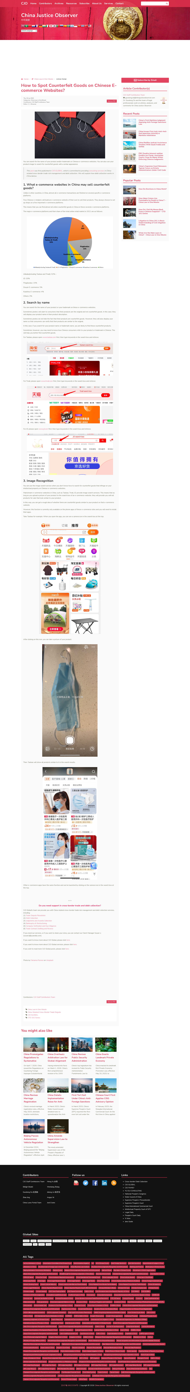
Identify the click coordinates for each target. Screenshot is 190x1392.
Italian (92, 1241)
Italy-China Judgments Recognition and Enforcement (40, 1326)
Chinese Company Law (139, 1288)
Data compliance (29, 1302)
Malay (48, 1244)
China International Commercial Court (139, 1206)
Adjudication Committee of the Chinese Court (57, 1263)
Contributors (45, 3)
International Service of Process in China (36, 1323)
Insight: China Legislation (114, 1316)
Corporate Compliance (105, 1295)
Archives (59, 3)
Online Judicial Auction (31, 1348)
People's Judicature (78, 1348)
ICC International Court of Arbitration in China (49, 1316)
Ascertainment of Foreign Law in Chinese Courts (53, 1267)
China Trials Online (103, 1281)
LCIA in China (101, 1333)
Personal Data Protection (132, 1348)
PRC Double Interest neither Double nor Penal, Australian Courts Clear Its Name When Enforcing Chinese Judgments (151, 156)
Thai (35, 1244)
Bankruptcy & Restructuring (36, 923)
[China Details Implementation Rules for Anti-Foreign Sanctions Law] (58, 1085)
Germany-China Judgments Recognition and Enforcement (41, 1309)
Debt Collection (32, 918)
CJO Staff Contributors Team (41, 102)
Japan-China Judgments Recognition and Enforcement (76, 1326)
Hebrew (149, 1241)
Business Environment (103, 1274)
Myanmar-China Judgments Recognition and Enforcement (41, 1344)
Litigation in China (75, 1337)
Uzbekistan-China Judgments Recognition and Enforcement (111, 1376)
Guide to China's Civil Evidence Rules (106, 1309)
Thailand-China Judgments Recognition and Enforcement (41, 1372)
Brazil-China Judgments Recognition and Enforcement (40, 1274)
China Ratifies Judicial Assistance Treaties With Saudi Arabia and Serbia (153, 144)
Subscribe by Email (147, 80)
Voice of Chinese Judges (69, 1379)
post (32, 171)
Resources (71, 3)
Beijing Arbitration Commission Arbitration (37, 1270)
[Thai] (82, 26)
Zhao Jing (26, 1197)
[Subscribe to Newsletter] (114, 1183)
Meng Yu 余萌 (52, 1181)
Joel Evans (51, 1202)
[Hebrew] (72, 26)
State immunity (81, 1369)
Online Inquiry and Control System (153, 1344)
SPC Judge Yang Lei (30, 1369)
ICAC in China (28, 1316)
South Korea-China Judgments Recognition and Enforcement (137, 1362)
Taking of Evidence (118, 1369)
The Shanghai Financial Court (71, 1372)
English (26, 1241)
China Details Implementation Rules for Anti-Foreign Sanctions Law (57, 1102)
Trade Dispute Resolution (35, 915)
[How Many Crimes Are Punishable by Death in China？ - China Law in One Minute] (129, 201)
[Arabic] (26, 26)
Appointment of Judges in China (153, 1263)
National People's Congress (135, 1194)
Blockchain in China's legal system (144, 1270)
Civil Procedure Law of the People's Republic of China (112, 1291)
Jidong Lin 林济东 (53, 1192)
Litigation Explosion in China (58, 1337)
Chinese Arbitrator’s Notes (107, 1288)
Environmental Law (40, 1305)
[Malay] (89, 26)
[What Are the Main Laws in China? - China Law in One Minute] (129, 235)
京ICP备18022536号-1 (70, 1385)
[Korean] (54, 26)
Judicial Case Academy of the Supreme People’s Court (40, 1330)
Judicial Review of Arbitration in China (106, 1330)
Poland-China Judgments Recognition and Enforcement (41, 1351)
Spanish (133, 1241)
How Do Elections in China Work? (153, 189)
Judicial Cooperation (66, 1330)
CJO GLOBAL (57, 171)
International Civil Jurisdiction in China (76, 1319)
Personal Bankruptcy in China (113, 1348)
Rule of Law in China (147, 1355)
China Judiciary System (127, 1277)
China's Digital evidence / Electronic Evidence (125, 1281)
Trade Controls (102, 1372)
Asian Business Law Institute (80, 1267)
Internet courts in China (73, 1323)
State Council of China (133, 1197)
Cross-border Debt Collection (136, 1181)
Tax (151, 1369)
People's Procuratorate (94, 1348)
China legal (41, 1281)
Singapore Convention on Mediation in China (63, 1362)
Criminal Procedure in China (64, 1298)
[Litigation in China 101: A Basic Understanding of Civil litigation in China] (129, 223)
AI (92, 1263)
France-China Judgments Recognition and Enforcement (140, 1305)
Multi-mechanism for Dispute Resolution (101, 1340)
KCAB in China (135, 1330)
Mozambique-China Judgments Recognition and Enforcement (67, 1340)
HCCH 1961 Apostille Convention (34, 1312)
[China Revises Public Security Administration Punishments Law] (82, 1044)
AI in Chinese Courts (102, 1263)
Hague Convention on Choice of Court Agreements (135, 1309)
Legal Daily (129, 1212)
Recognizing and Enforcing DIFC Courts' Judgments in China (42, 1355)
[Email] (76, 1183)
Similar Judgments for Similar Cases (35, 1362)
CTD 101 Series (34, 1018)
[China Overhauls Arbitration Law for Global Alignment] (58, 1044)
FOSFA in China (115, 1305)
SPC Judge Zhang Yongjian (46, 1369)
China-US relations (154, 1284)
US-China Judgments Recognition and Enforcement (74, 1376)
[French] (37, 26)
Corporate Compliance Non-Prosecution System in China (132, 1295)
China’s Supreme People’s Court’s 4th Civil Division (80, 1288)
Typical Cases (114, 1372)
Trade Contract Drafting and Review (39, 928)
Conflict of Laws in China (76, 1295)
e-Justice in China (120, 1302)
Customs (139, 1298)
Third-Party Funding (89, 1372)
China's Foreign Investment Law (152, 1281)
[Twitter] (86, 1183)
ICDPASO (69, 1316)
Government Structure (85, 1309)
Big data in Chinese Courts (122, 1270)
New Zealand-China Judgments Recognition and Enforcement (121, 1344)
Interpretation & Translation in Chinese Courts (97, 1323)
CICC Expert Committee (75, 1291)
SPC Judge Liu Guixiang (82, 1365)
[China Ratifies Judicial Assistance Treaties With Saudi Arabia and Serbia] (129, 145)
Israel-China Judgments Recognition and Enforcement (130, 1323)
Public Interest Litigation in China (93, 1351)
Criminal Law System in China (44, 1298)
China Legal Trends (89, 1281)
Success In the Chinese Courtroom (99, 1369)
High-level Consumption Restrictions (80, 1312)
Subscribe (84, 3)
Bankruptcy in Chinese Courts (155, 1267)
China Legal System (74, 1281)
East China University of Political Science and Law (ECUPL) (146, 1302)
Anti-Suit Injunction (134, 1263)
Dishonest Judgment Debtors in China (62, 1302)
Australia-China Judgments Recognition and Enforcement (109, 1267)
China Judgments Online (110, 1277)
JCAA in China (99, 1326)
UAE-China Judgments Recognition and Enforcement (138, 1372)
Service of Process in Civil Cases (111, 1358)
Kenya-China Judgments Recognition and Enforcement (40, 1333)
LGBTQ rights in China (146, 1333)
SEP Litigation (94, 1358)
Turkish (41, 1244)
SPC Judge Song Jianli (116, 1365)
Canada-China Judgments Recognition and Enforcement (130, 1274)
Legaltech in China (131, 1333)
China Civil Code (41, 1277)
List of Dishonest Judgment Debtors (35, 1337)
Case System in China (157, 1274)
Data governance (42, 1302)
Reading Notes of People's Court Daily (151, 1351)
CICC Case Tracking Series (57, 1291)
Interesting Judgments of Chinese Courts (36, 1319)
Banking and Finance (136, 1267)
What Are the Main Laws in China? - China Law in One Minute (152, 234)
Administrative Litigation (81, 1263)
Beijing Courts (57, 1270)
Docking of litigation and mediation (101, 1302)
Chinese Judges (28, 1291)
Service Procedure (129, 1358)
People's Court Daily (133, 1215)
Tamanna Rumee (37, 960)
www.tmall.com (47, 381)
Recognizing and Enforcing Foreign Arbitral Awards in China (82, 1355)
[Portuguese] (58, 26)
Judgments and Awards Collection (39, 921)
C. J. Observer (32, 104)
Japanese (100, 1241)
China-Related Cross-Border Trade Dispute (44, 1012)
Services (108, 3)
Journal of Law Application (115, 1326)
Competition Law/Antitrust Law (56, 1295)
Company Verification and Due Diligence (41, 926)
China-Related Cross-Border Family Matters (102, 1284)
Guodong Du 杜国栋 (30, 1192)
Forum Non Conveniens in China (98, 1305)
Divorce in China (82, 1302)
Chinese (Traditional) (60, 1241)
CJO (24, 3)
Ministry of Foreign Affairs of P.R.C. (34, 1340)
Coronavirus (91, 1295)
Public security (131, 1351)
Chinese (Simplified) (44, 1241)
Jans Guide (129, 1221)
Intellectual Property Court (148, 1316)
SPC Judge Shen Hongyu (99, 1365)
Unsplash (49, 960)
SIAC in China (155, 1358)
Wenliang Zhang (53, 1187)
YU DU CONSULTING (133, 1191)
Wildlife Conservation (96, 1379)
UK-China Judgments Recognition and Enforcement (39, 1376)
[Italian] (47, 26)
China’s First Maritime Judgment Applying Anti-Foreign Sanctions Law (152, 122)
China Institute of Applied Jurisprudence (61, 1277)
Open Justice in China (47, 1348)
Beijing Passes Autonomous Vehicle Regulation (33, 1139)
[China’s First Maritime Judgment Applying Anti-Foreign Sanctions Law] (129, 123)
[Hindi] (44, 26)
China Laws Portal (29, 1281)
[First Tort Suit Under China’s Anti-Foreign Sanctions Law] (82, 1085)
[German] (40, 26)
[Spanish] (65, 26)
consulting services (96, 171)
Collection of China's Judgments (34, 1295)
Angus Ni (50, 1197)
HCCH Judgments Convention (56, 1312)
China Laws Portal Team (32, 1202)
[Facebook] (95, 1183)
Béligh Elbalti (28, 1187)
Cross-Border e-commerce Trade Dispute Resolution (92, 1298)
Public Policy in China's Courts (115, 1351)
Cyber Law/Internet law (152, 1298)
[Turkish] (86, 26)
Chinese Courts (153, 1288)
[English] (23, 26)
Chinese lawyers (41, 1291)
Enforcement (28, 1305)
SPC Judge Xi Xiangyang (151, 1365)
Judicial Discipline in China (84, 1330)
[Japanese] (51, 26)
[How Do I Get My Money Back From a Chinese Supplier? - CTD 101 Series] (129, 212)
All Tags (28, 1257)
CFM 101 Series (28, 1277)
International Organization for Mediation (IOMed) (131, 1319)
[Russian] (61, 26)
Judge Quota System (132, 1326)
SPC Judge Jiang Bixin (65, 1365)
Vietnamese (27, 1244)
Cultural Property (128, 1298)
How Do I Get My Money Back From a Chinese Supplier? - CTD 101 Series (152, 211)
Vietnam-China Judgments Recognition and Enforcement (41, 1379)
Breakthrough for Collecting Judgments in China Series (77, 1274)
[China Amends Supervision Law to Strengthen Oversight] (58, 1126)
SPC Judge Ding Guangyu (31, 1365)
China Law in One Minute (38, 100)
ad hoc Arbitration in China (32, 1263)
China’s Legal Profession (31, 1288)
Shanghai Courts (143, 1358)
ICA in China (151, 1312)
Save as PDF (112, 101)
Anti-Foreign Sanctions (118, 1263)
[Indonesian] (75, 26)
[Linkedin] (104, 1183)
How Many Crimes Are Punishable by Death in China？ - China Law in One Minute (152, 200)
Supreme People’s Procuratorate (137, 1200)
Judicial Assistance (148, 1326)
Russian (125, 1241)
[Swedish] (68, 26)
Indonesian (157, 1241)
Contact (119, 3)
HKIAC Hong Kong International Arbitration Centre (109, 1312)
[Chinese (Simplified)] (30, 26)
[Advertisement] (95, 60)
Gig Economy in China (69, 1309)
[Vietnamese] (79, 26)
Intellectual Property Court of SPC (138, 1209)
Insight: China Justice (97, 1316)
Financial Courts (80, 1305)
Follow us (78, 1175)
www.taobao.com (49, 337)
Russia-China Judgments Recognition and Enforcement (60, 1358)
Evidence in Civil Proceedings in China (60, 1305)
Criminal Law (28, 1298)
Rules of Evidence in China (32, 1358)
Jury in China (124, 1330)
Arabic (33, 1241)
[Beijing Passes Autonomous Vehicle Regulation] (34, 1126)
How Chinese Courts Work (136, 1312)
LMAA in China (88, 1337)
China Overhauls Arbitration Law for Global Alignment (58, 1057)
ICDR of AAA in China (81, 1316)
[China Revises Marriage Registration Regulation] (34, 1085)
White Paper (83, 1379)
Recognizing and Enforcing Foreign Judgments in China (121, 1355)
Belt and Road (106, 1270)
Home (33, 3)
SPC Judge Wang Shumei (133, 1365)
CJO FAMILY (129, 1188)
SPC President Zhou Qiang (66, 1369)
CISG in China (89, 1291)
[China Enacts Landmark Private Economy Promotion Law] (106, 1044)
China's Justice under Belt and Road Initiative (72, 1284)
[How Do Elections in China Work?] (129, 190)
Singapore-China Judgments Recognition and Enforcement (97, 1362)
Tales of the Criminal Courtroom (137, 1369)
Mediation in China (139, 1337)
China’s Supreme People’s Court (52, 1288)
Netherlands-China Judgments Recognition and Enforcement (81, 1344)
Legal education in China (115, 1333)
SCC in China (84, 1358)
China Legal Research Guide (56, 1281)
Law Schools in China (87, 1333)
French (78, 1241)
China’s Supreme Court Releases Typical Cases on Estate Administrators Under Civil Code (152, 168)
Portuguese (116, 1241)
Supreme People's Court (134, 1203)
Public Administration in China (70, 1351)
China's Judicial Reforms (48, 1284)
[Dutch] (33, 26)
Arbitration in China (30, 1267)
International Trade (57, 1323)
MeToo (150, 1337)
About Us (97, 3)
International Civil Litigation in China (102, 1319)
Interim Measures (57, 1319)
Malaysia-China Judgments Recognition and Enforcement (113, 1337)
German (85, 1241)
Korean (108, 1241)
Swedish (141, 1241)
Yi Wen (127, 1218)
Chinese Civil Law (123, 1288)
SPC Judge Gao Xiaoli (49, 1365)
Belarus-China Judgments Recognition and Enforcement (82, 1270)
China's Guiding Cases (31, 1284)
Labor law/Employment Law (69, 1333)
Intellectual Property (131, 1316)
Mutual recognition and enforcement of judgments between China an (138, 1340)
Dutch (71, 1241)
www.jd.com (43, 429)
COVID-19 (155, 1295)
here (68, 940)
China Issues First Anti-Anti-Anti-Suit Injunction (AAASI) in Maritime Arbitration (153, 133)
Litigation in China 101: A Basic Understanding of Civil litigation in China (152, 223)
